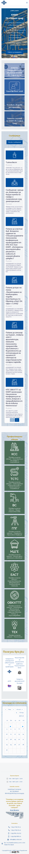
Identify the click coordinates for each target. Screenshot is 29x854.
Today (9, 709)
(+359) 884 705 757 (16, 833)
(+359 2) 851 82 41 (16, 827)
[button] (4, 29)
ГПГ (14, 528)
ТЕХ (14, 632)
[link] (14, 33)
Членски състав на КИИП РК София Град (14, 120)
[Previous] (5, 709)
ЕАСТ (15, 575)
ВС (14, 505)
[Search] (16, 712)
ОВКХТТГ (14, 602)
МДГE (14, 551)
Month (22, 716)
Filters (22, 712)
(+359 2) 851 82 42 (16, 830)
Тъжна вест (11, 162)
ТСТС (14, 479)
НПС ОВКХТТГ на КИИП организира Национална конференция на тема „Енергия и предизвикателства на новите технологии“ (14, 398)
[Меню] (27, 2)
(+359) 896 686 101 (16, 836)
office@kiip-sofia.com (16, 839)
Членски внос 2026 (14, 91)
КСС (14, 454)
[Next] (13, 709)
